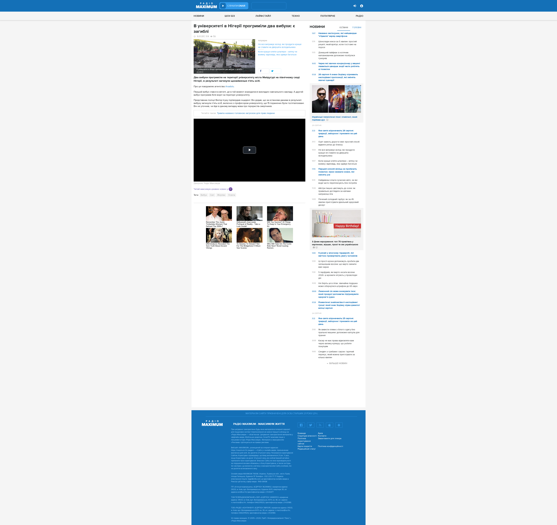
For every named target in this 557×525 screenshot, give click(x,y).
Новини (199, 16)
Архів (320, 433)
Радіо (359, 16)
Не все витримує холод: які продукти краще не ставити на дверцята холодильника (279, 45)
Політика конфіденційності (330, 446)
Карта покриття (305, 446)
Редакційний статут (307, 449)
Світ (212, 195)
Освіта (231, 195)
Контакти (322, 436)
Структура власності (307, 436)
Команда (302, 433)
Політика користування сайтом (304, 441)
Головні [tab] (356, 27)
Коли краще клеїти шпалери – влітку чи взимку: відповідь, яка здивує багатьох (277, 53)
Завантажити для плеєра (329, 438)
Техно (296, 16)
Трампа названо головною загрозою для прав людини (246, 113)
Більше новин (338, 363)
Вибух (204, 195)
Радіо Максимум (212, 183)
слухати (236, 5)
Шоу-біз (230, 16)
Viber (230, 189)
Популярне (327, 16)
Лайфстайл (263, 16)
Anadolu (229, 86)
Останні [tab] (343, 27)
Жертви (221, 195)
